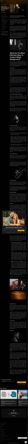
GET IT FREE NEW (21, 230)
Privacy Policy (19, 232)
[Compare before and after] (8, 218)
